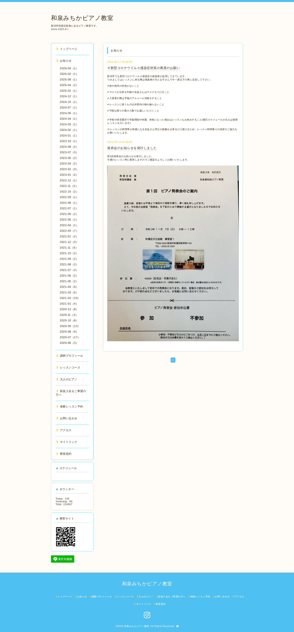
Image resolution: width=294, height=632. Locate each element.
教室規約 (66, 453)
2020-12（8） (69, 309)
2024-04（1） (69, 118)
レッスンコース (70, 367)
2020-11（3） (69, 314)
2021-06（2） (69, 275)
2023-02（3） (69, 169)
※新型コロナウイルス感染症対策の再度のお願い (143, 68)
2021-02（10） (70, 298)
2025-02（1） (69, 90)
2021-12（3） (69, 242)
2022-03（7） (69, 230)
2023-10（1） (69, 141)
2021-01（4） (69, 303)
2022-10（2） (69, 191)
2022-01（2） (69, 236)
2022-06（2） (69, 214)
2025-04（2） (69, 85)
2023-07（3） (69, 152)
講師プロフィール (71, 355)
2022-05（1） (69, 219)
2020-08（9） (69, 331)
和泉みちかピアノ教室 (82, 18)
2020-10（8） (69, 320)
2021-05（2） (69, 281)
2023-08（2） (69, 146)
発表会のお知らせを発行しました (132, 148)
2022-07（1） (69, 208)
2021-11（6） (69, 247)
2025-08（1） (69, 79)
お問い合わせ (68, 418)
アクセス (66, 430)
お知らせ (66, 60)
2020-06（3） (69, 342)
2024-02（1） (69, 129)
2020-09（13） (70, 326)
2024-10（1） (69, 101)
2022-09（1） (69, 197)
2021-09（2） (69, 258)
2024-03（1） (69, 124)
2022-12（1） (69, 180)
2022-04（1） (69, 225)
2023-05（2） (69, 158)
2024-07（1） (69, 107)
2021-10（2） (69, 253)
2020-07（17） (70, 337)
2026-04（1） (69, 68)
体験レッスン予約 (71, 406)
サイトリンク (68, 441)
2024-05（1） (69, 113)
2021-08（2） (69, 264)
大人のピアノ (68, 379)
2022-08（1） (69, 202)
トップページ (68, 48)
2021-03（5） (69, 292)
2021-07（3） (69, 270)
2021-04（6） (69, 286)
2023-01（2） (69, 174)
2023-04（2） (69, 163)
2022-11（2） (69, 186)
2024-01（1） (69, 135)
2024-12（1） (69, 96)
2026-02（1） (69, 73)
